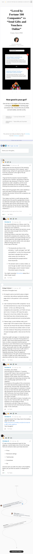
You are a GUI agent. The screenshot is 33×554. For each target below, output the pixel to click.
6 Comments (12, 45)
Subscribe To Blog (16, 551)
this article (20, 273)
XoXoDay (27, 134)
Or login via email (13, 145)
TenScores (16, 135)
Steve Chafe (6, 165)
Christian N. (7, 222)
